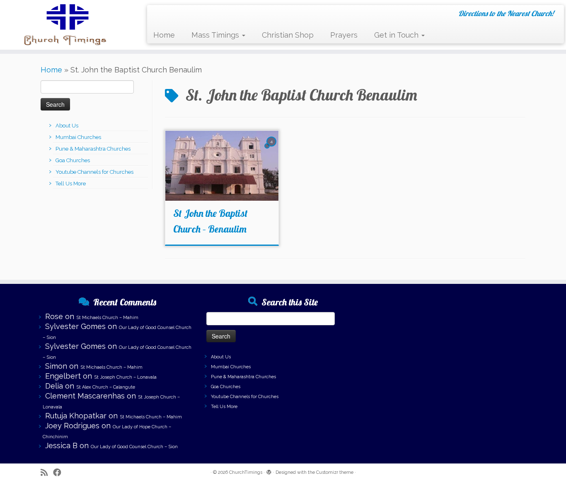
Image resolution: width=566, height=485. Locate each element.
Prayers (344, 35)
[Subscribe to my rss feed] (47, 472)
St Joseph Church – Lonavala (125, 377)
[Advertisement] (448, 350)
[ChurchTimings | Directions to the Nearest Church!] (65, 25)
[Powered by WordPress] (269, 471)
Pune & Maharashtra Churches (93, 149)
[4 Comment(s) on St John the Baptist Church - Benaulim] (272, 148)
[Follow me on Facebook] (60, 472)
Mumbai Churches (78, 137)
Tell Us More (71, 183)
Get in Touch (397, 35)
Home (164, 35)
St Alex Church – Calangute (105, 387)
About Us (67, 125)
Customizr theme (334, 472)
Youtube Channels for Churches (94, 172)
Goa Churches (73, 160)
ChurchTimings (245, 472)
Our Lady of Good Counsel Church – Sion (134, 446)
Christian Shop (288, 35)
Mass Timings (216, 35)
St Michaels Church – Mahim (107, 317)
